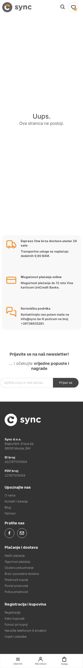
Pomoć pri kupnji (16, 624)
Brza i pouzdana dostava (22, 574)
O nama (10, 495)
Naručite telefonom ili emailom (26, 630)
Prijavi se (65, 383)
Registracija (12, 612)
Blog (8, 507)
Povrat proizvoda (16, 586)
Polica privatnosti (16, 592)
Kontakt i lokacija (16, 501)
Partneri (10, 513)
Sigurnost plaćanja (17, 562)
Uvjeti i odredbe (16, 636)
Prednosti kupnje (16, 580)
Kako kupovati (14, 618)
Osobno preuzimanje (19, 568)
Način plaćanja (15, 556)
